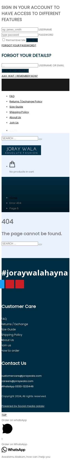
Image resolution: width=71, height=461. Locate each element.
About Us (15, 117)
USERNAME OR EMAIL (51, 65)
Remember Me (16, 40)
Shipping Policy (19, 112)
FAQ (12, 96)
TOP (4, 415)
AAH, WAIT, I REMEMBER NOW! (20, 76)
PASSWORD (46, 35)
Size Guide (16, 107)
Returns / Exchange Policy (25, 101)
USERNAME (45, 29)
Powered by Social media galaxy (23, 406)
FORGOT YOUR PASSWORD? (19, 45)
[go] (40, 139)
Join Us (14, 123)
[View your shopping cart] (12, 166)
